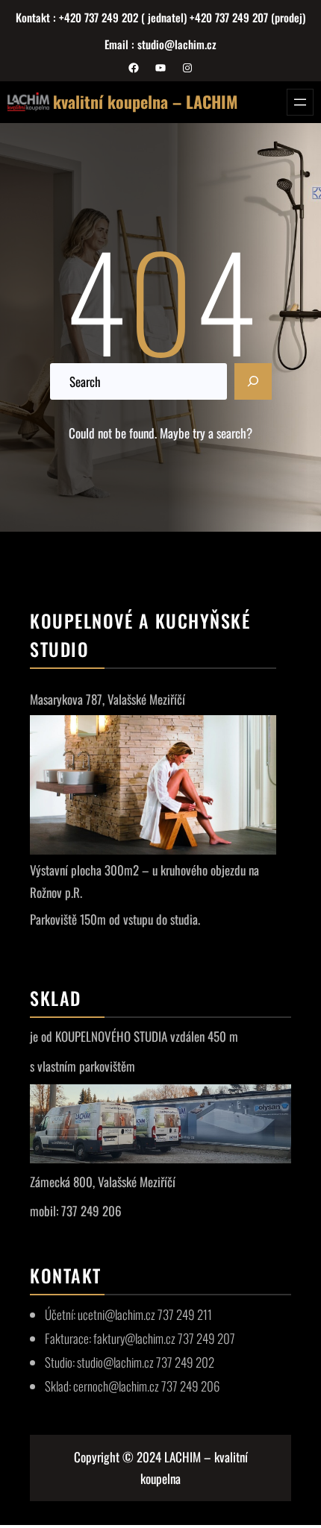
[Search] (253, 381)
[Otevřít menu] (300, 102)
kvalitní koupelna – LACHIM (145, 101)
